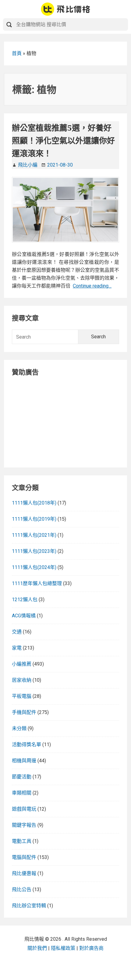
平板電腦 (21, 696)
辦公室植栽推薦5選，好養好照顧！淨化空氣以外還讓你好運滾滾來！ (63, 140)
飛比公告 (21, 889)
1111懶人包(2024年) (34, 567)
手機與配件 (24, 712)
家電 (17, 648)
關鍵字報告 (24, 825)
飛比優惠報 (24, 873)
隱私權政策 (63, 948)
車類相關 (21, 793)
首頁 (17, 53)
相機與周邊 (24, 761)
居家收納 (21, 680)
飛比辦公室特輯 (29, 906)
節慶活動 (21, 777)
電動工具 (21, 841)
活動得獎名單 (26, 744)
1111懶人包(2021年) (34, 535)
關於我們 (37, 948)
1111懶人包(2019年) (34, 519)
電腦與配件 (24, 857)
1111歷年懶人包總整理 (37, 583)
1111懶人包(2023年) (34, 551)
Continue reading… (92, 286)
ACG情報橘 (24, 616)
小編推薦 (21, 664)
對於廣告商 (91, 948)
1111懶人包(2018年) (34, 503)
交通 (17, 632)
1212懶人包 (24, 599)
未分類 (19, 728)
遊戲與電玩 (24, 809)
